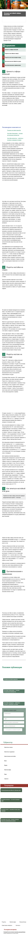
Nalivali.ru (5, 663)
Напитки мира (7, 769)
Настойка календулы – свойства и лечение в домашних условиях (12, 703)
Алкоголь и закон (8, 747)
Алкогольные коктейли (10, 756)
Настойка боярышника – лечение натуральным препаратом (11, 691)
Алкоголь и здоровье (13, 663)
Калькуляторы (22, 922)
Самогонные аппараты (7, 925)
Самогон (6, 778)
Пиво (5, 774)
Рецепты (4, 922)
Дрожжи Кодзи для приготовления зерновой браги (14, 932)
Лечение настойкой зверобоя (14, 130)
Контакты (18, 925)
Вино (5, 760)
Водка (5, 765)
